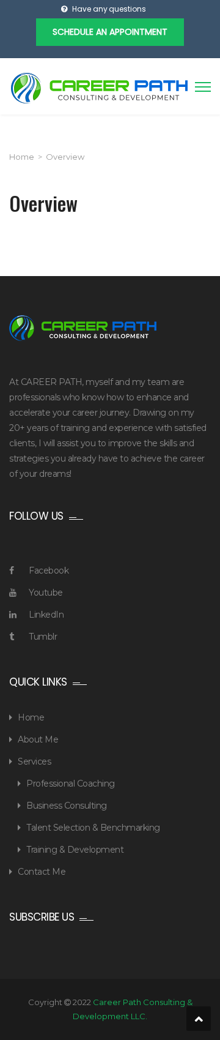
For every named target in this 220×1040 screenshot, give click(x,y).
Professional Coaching (70, 783)
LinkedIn (46, 614)
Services (34, 761)
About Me (38, 739)
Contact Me (41, 871)
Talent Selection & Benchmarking (93, 827)
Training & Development (74, 849)
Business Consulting (66, 805)
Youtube (46, 592)
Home (21, 157)
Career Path (99, 88)
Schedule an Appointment (110, 32)
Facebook (48, 570)
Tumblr (43, 636)
